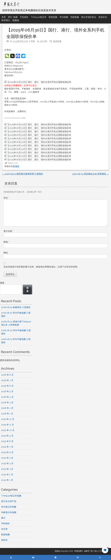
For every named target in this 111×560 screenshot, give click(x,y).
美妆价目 (102, 17)
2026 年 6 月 (7, 386)
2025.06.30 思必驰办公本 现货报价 (90, 174)
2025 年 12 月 (7, 419)
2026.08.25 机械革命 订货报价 (16, 307)
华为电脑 (63, 17)
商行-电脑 (13, 17)
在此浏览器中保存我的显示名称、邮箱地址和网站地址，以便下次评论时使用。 (41, 266)
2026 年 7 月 (7, 380)
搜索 (2, 283)
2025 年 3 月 (7, 469)
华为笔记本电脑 (8, 507)
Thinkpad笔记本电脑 (11, 495)
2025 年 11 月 (7, 424)
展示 (3, 518)
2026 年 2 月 (7, 408)
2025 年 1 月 (7, 480)
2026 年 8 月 (7, 375)
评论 (6, 198)
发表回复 (57, 41)
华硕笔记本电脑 (8, 512)
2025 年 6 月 (7, 452)
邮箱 (6, 242)
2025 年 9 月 (7, 435)
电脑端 (15, 20)
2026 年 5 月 (7, 391)
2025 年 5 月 (7, 458)
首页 (3, 17)
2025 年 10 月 (7, 430)
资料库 (4, 540)
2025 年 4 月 (7, 463)
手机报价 (24, 17)
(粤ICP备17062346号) (98, 551)
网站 (6, 252)
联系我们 (5, 20)
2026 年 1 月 (7, 413)
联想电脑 (53, 17)
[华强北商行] (11, 6)
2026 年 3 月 (7, 402)
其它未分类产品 (8, 501)
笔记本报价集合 (88, 17)
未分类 (4, 529)
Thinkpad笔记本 (38, 17)
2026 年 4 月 (7, 397)
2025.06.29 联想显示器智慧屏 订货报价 (22, 174)
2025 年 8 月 (7, 441)
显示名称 (8, 231)
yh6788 (43, 41)
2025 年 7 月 (7, 447)
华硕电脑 (74, 17)
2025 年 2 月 (7, 474)
